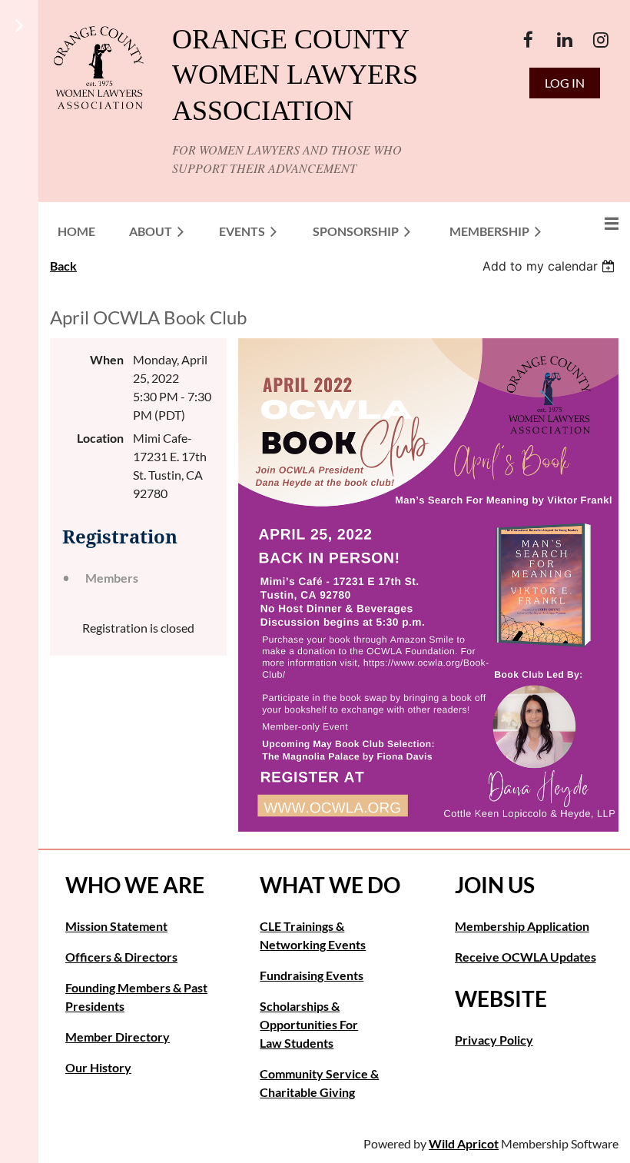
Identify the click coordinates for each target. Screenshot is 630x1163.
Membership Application (522, 926)
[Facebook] (528, 39)
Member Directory (117, 1036)
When (107, 359)
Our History (98, 1067)
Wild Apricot (464, 1143)
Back (63, 265)
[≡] (595, 223)
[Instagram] (600, 39)
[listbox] (550, 266)
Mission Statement (116, 926)
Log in (565, 82)
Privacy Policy (494, 1039)
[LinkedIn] (564, 39)
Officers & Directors (121, 956)
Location (100, 437)
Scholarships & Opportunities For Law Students (309, 1024)
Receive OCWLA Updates (525, 956)
